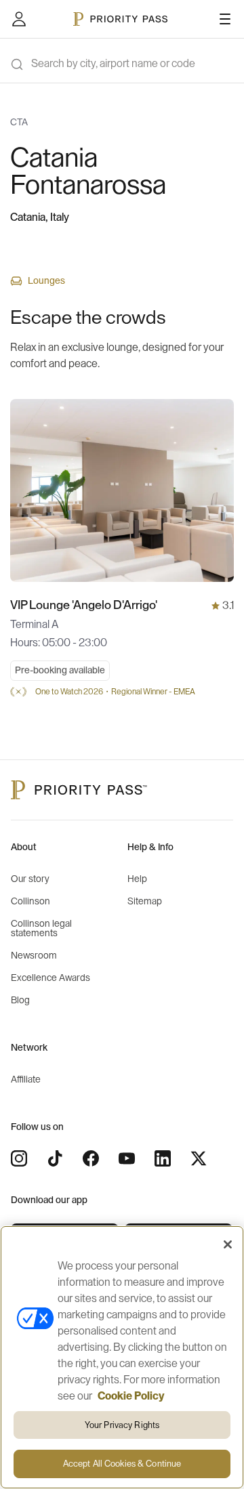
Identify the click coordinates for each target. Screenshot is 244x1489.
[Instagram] (19, 1158)
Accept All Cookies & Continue (122, 1463)
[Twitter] (198, 1158)
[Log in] (19, 19)
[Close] (228, 1244)
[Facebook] (91, 1158)
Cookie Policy (131, 1396)
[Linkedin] (163, 1158)
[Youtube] (127, 1158)
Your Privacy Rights (122, 1425)
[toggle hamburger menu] (225, 19)
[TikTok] (55, 1158)
